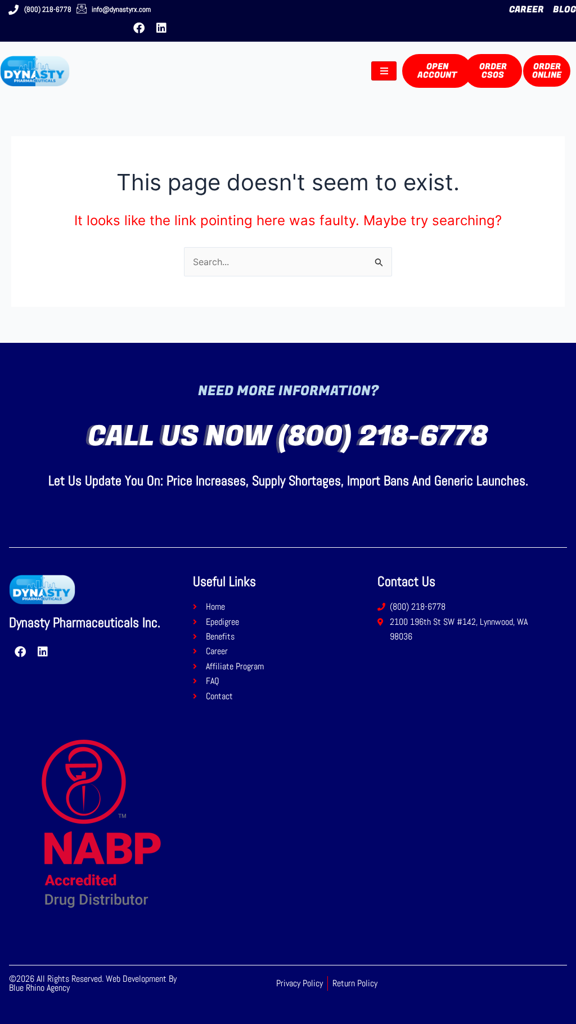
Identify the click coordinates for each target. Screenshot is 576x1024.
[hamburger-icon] (384, 71)
